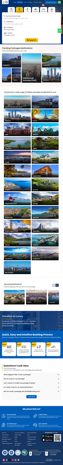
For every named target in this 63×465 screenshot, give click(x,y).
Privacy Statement (31, 432)
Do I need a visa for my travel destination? (18, 387)
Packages (20, 2)
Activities (30, 2)
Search (32, 40)
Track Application (31, 439)
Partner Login (55, 453)
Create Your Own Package (31, 444)
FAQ (28, 435)
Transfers (35, 2)
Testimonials (18, 435)
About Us (4, 432)
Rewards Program (6, 439)
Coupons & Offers (31, 437)
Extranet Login (39, 453)
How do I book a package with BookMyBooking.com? (22, 391)
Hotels (14, 2)
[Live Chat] (60, 30)
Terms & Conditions (19, 432)
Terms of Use (5, 435)
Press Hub (4, 441)
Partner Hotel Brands (7, 443)
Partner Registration (51, 453)
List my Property (35, 453)
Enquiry (29, 441)
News (16, 441)
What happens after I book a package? (17, 374)
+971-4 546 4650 (14, 370)
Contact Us (4, 437)
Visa (25, 2)
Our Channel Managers (18, 444)
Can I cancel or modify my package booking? (19, 383)
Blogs (16, 437)
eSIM (40, 2)
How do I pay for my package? (14, 379)
